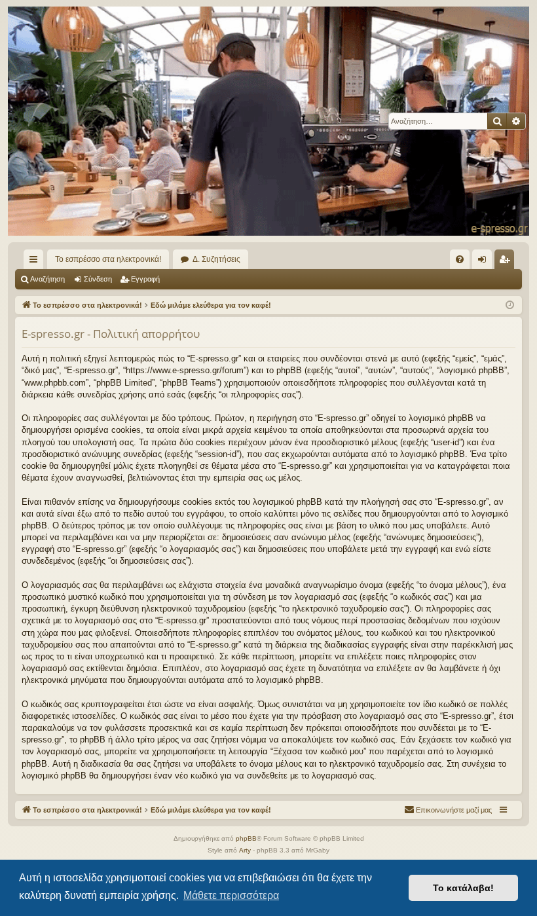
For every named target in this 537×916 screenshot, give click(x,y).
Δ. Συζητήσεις (216, 259)
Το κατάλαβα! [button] (463, 888)
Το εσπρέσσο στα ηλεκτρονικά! (108, 259)
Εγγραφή (145, 279)
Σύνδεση (98, 279)
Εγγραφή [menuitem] (507, 262)
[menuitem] (460, 259)
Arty (245, 850)
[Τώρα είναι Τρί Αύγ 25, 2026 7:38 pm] (510, 305)
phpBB (246, 838)
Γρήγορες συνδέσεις (36, 262)
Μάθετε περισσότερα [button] (231, 895)
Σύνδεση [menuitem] (484, 262)
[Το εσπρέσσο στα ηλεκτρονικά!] (268, 121)
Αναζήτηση (47, 279)
